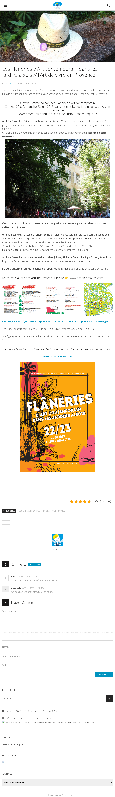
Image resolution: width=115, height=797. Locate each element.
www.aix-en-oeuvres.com (86, 278)
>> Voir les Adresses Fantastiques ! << (75, 722)
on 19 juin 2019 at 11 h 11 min (28, 576)
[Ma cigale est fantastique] (57, 5)
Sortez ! (62, 511)
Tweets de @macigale (12, 744)
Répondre (47, 576)
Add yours (34, 564)
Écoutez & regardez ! (30, 511)
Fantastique (49, 511)
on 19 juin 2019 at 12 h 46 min (34, 588)
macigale (9, 83)
